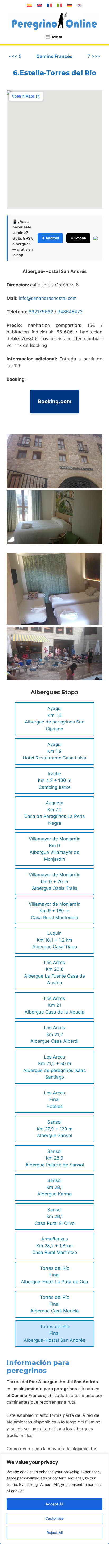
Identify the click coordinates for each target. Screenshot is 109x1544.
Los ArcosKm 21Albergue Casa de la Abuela (54, 1005)
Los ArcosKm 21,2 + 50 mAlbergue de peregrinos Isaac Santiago (54, 1067)
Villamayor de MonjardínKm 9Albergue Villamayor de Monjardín (54, 849)
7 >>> (94, 56)
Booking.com (54, 401)
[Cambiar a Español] (29, 5)
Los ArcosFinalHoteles (54, 1099)
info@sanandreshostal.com (48, 298)
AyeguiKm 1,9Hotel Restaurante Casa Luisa (54, 751)
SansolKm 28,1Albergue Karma (54, 1187)
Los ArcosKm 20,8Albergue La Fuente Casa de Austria (54, 973)
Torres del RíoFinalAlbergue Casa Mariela (54, 1304)
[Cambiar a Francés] (49, 5)
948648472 (70, 311)
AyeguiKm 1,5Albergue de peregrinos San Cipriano (54, 718)
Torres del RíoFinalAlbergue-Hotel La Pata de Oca (54, 1275)
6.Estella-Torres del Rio (54, 73)
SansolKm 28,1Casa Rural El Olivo (55, 1216)
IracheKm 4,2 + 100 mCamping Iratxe (54, 780)
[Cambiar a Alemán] (70, 5)
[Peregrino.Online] (54, 21)
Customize (54, 1518)
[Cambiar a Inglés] (39, 5)
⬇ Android (50, 238)
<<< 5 (15, 56)
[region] (54, 1499)
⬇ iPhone (78, 238)
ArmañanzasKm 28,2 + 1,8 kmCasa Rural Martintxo (54, 1245)
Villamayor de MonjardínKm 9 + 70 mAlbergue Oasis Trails (54, 881)
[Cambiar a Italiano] (59, 5)
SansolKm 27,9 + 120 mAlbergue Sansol (54, 1128)
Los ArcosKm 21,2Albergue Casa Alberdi (54, 1034)
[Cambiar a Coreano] (80, 5)
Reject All (55, 1532)
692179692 (41, 311)
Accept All (54, 1504)
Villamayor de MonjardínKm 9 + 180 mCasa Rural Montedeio (54, 910)
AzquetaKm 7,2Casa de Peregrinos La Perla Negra (54, 813)
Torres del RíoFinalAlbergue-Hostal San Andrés (54, 1333)
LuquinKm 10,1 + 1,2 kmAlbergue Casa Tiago (54, 940)
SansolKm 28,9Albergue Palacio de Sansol (54, 1158)
